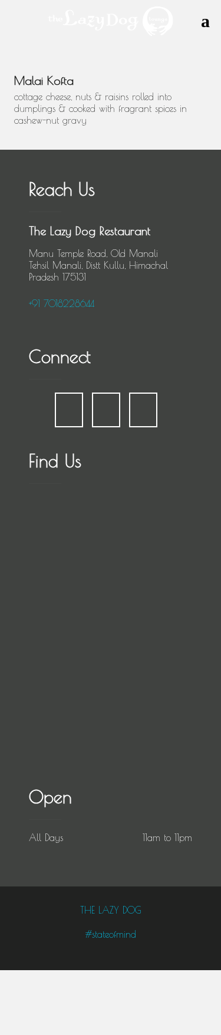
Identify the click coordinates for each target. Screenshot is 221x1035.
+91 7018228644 (61, 303)
